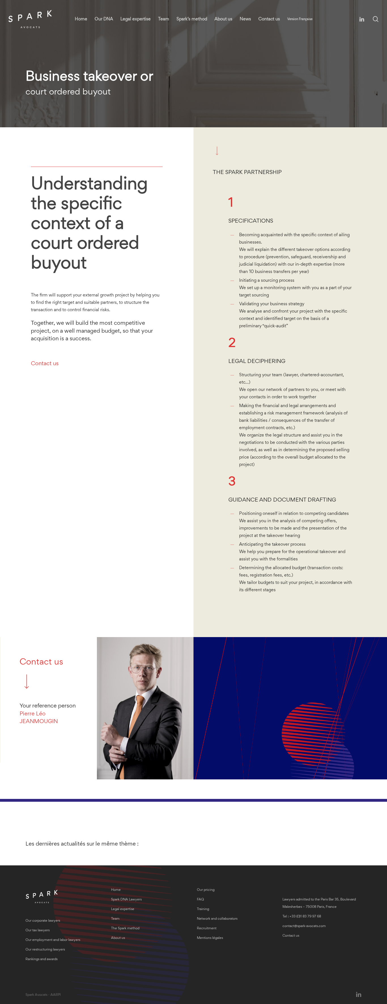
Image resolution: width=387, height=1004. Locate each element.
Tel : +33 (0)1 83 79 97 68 (301, 916)
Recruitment (206, 928)
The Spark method (125, 928)
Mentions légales (210, 938)
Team (115, 919)
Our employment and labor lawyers (52, 940)
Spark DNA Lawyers (126, 899)
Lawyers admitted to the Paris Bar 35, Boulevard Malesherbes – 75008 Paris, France (319, 903)
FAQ (200, 899)
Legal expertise (122, 909)
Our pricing (205, 890)
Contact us (45, 363)
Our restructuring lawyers (45, 949)
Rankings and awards (41, 959)
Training (203, 909)
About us (118, 938)
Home (116, 890)
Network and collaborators (217, 919)
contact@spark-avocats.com (304, 926)
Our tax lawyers (37, 930)
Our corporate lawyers (42, 921)
